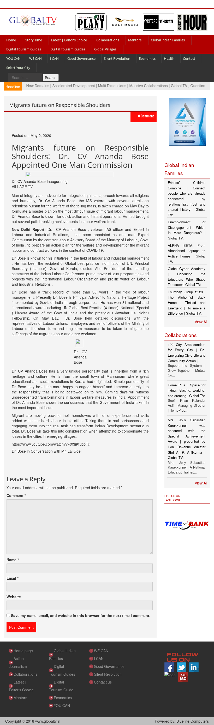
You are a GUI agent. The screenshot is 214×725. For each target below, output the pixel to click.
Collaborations (107, 40)
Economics (147, 58)
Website (14, 596)
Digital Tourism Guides (23, 49)
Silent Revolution (117, 58)
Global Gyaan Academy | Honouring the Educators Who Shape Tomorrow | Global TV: (186, 276)
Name (13, 559)
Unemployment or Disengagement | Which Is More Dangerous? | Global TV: (186, 230)
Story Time (33, 40)
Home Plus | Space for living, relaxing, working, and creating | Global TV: (186, 390)
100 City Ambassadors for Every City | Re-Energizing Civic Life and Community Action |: (186, 352)
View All (201, 321)
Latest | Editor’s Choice (69, 40)
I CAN (54, 58)
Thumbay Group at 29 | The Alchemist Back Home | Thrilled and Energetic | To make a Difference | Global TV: (186, 302)
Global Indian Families (168, 40)
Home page (23, 650)
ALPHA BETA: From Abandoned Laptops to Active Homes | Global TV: (186, 253)
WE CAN (35, 58)
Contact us (103, 682)
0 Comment (146, 115)
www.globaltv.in (47, 721)
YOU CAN (13, 58)
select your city (18, 67)
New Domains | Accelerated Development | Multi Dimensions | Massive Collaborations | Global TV (100, 85)
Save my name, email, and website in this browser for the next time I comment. (80, 615)
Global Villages (105, 49)
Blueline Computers (192, 721)
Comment (16, 495)
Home (11, 40)
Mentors (134, 40)
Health (169, 58)
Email (13, 578)
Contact (189, 58)
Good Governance (81, 58)
